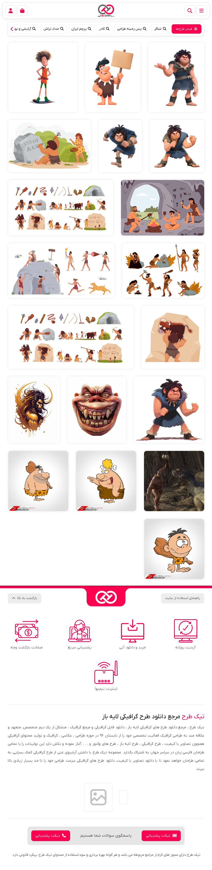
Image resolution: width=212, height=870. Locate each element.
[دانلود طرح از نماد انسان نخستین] (176, 77)
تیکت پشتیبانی (158, 835)
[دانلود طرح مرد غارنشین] (120, 146)
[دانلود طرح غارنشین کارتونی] (169, 409)
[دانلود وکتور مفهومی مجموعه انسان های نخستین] (61, 270)
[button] (13, 29)
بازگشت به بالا (27, 598)
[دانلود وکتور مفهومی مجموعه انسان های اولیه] (163, 270)
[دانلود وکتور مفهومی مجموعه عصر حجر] (71, 337)
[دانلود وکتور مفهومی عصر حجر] (172, 337)
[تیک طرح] (106, 597)
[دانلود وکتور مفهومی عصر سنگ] (49, 146)
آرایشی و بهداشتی (18, 29)
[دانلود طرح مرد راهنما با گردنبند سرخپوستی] (112, 77)
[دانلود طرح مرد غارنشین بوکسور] (177, 146)
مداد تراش (51, 29)
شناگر (158, 29)
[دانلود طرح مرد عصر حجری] (43, 77)
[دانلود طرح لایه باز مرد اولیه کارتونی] (38, 481)
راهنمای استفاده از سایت (182, 598)
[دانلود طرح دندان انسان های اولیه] (96, 409)
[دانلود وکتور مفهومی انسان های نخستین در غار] (162, 208)
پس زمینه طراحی (129, 29)
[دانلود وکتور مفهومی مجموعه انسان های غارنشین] (60, 208)
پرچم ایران (79, 29)
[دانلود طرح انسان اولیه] (34, 409)
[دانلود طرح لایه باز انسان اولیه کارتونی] (174, 549)
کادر (102, 29)
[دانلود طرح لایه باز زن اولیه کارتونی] (106, 481)
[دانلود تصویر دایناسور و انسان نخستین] (174, 481)
